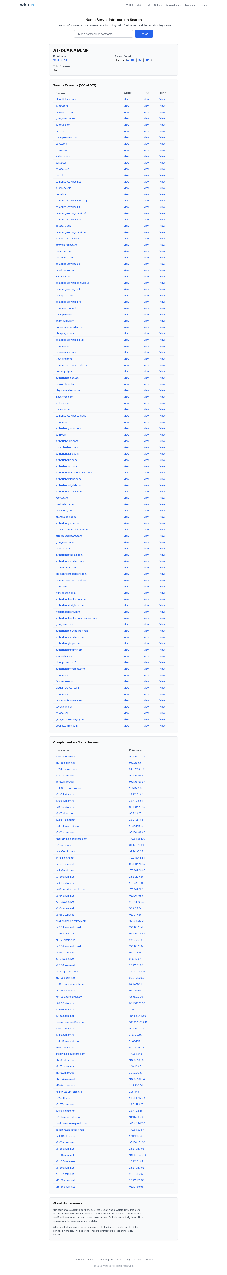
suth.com (61, 434)
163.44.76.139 (137, 920)
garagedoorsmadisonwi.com (72, 529)
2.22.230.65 (136, 939)
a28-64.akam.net (65, 933)
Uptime (158, 5)
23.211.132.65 (136, 977)
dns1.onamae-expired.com (71, 920)
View (126, 99)
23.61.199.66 (136, 876)
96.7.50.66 (135, 990)
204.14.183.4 (136, 826)
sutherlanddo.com (66, 466)
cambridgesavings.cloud (70, 339)
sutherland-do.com (67, 440)
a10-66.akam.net (65, 990)
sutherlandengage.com (69, 491)
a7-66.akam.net (65, 876)
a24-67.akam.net (65, 1009)
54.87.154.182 (137, 769)
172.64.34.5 (136, 1053)
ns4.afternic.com (65, 870)
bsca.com (61, 143)
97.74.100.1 (135, 984)
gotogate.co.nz (64, 624)
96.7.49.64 (135, 908)
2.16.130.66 (135, 1034)
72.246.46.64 (137, 857)
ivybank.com (63, 276)
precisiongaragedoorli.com (71, 573)
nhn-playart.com (65, 333)
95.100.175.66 (137, 1028)
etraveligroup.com (66, 244)
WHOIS (129, 5)
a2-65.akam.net (65, 864)
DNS (148, 5)
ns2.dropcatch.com (67, 769)
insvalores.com (64, 396)
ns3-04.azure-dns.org (68, 826)
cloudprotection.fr (66, 662)
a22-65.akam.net (65, 819)
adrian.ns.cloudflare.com (70, 1129)
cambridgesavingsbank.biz (71, 415)
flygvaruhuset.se (65, 384)
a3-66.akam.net (65, 914)
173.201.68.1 (136, 889)
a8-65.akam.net (65, 1066)
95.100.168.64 (137, 895)
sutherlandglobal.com (68, 428)
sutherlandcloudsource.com (72, 630)
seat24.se (61, 162)
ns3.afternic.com (65, 851)
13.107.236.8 (136, 996)
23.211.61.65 (136, 819)
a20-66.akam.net (65, 1028)
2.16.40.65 (135, 1066)
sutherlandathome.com (69, 554)
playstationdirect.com (68, 390)
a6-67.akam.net (65, 1173)
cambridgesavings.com (69, 219)
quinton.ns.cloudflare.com (71, 1022)
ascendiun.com (64, 706)
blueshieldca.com (66, 99)
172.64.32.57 (136, 1129)
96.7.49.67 (135, 813)
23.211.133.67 (136, 1173)
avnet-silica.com (65, 270)
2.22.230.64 (136, 1085)
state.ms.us (62, 403)
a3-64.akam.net (65, 908)
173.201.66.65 (137, 870)
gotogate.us (62, 346)
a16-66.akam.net (65, 1180)
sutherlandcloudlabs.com (70, 637)
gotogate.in (62, 422)
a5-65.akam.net (65, 775)
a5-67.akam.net (65, 781)
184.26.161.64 (137, 1079)
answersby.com (65, 510)
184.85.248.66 (137, 1015)
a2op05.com (63, 124)
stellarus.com (63, 156)
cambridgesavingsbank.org (71, 365)
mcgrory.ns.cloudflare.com (71, 838)
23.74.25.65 (136, 1110)
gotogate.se (62, 168)
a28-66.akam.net (65, 1003)
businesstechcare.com (69, 535)
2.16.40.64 (135, 958)
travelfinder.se (64, 358)
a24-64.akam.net (66, 1136)
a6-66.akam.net (65, 1167)
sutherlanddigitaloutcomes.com (74, 472)
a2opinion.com (64, 112)
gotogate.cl (62, 694)
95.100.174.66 (137, 1142)
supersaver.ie (63, 187)
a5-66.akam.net (65, 832)
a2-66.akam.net (65, 1142)
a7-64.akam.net (65, 901)
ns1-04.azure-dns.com (69, 1117)
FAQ (127, 1259)
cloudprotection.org (67, 687)
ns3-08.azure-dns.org (68, 1041)
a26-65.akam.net (65, 1110)
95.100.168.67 (137, 781)
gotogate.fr (62, 712)
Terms (137, 1259)
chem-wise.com (65, 320)
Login (204, 5)
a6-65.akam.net (65, 1148)
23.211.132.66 (136, 1180)
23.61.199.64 (136, 901)
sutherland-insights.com (70, 605)
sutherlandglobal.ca (67, 377)
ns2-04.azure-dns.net (68, 927)
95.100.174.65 (137, 864)
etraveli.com (63, 548)
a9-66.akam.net (65, 1015)
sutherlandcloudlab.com (70, 561)
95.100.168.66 (137, 832)
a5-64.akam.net (65, 895)
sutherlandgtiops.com (68, 478)
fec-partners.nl (64, 681)
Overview (79, 1259)
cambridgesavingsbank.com (72, 232)
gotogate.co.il (63, 586)
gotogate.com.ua (65, 118)
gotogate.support (66, 308)
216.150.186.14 (137, 1098)
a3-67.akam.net (65, 813)
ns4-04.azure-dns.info (69, 1091)
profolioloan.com (66, 516)
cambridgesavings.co (68, 263)
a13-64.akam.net (65, 1085)
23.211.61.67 (136, 1161)
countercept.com (66, 567)
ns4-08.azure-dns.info (69, 788)
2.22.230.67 (136, 1072)
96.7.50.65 (135, 762)
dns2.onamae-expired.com (71, 1123)
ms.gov (60, 131)
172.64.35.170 (137, 838)
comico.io (61, 150)
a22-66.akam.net (65, 965)
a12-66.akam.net (65, 1060)
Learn (91, 1259)
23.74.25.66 (136, 883)
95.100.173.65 (137, 807)
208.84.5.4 (135, 1091)
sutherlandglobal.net (68, 523)
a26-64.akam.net (65, 800)
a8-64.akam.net (65, 958)
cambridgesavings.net (68, 181)
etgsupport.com (65, 295)
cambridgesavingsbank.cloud (72, 282)
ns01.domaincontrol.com (70, 984)
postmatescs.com (66, 504)
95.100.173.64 (137, 933)
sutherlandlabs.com (67, 453)
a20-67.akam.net (65, 756)
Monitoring (191, 5)
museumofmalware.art (69, 700)
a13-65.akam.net (65, 939)
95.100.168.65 (137, 775)
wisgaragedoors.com (68, 611)
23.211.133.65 (136, 1148)
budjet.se (61, 194)
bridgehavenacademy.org (70, 327)
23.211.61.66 (136, 965)
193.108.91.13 (60, 60)
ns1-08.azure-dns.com (69, 996)
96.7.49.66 (135, 914)
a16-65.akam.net (65, 977)
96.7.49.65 (135, 952)
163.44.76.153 (137, 1123)
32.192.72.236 (137, 971)
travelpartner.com (66, 137)
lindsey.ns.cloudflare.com (70, 1053)
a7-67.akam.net (65, 1104)
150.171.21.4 (136, 927)
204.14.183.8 (136, 1041)
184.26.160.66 (137, 1060)
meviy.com (62, 497)
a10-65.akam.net (65, 762)
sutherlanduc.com (66, 459)
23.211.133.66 (136, 1167)
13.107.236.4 (136, 1117)
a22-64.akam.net (65, 794)
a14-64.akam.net (65, 1079)
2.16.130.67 (135, 1009)
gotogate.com (63, 225)
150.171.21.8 (136, 946)
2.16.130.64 (135, 1136)
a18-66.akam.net (65, 1186)
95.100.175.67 (137, 756)
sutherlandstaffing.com (69, 649)
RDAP (139, 5)
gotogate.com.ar (65, 542)
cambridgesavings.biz (68, 206)
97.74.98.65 (136, 851)
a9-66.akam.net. (65, 1155)
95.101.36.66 (136, 1186)
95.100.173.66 (137, 1003)
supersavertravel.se (67, 238)
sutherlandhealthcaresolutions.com (76, 618)
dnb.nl (59, 175)
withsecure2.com (66, 592)
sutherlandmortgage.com (70, 668)
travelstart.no (63, 409)
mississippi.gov (64, 371)
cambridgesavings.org (68, 301)
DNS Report (106, 1259)
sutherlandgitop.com (68, 643)
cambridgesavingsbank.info (71, 213)
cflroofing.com (64, 257)
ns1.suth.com (63, 845)
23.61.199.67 (136, 1104)
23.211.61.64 (136, 794)
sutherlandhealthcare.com (71, 599)
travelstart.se (63, 251)
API (119, 1259)
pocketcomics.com (67, 725)
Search (144, 33)
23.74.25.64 (136, 800)
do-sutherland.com (67, 447)
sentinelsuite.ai (64, 656)
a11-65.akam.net (65, 1047)
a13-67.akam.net (65, 1072)
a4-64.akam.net (65, 857)
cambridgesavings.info (69, 289)
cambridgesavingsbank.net (71, 580)
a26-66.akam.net (65, 883)
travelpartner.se (65, 314)
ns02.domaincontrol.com (70, 889)
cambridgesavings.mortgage (72, 200)
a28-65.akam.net (65, 807)
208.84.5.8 (135, 788)
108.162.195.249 (138, 1022)
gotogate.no (62, 675)
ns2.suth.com (63, 1098)
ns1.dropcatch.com (67, 971)
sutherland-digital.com (68, 485)
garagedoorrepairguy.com (71, 719)
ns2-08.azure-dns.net (68, 946)
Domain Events (174, 5)
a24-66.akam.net (65, 1034)
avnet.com (62, 105)
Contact (149, 1259)
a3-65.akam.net (65, 952)
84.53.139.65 (136, 1047)
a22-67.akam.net (65, 1161)
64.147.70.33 (136, 845)
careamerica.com (66, 352)
